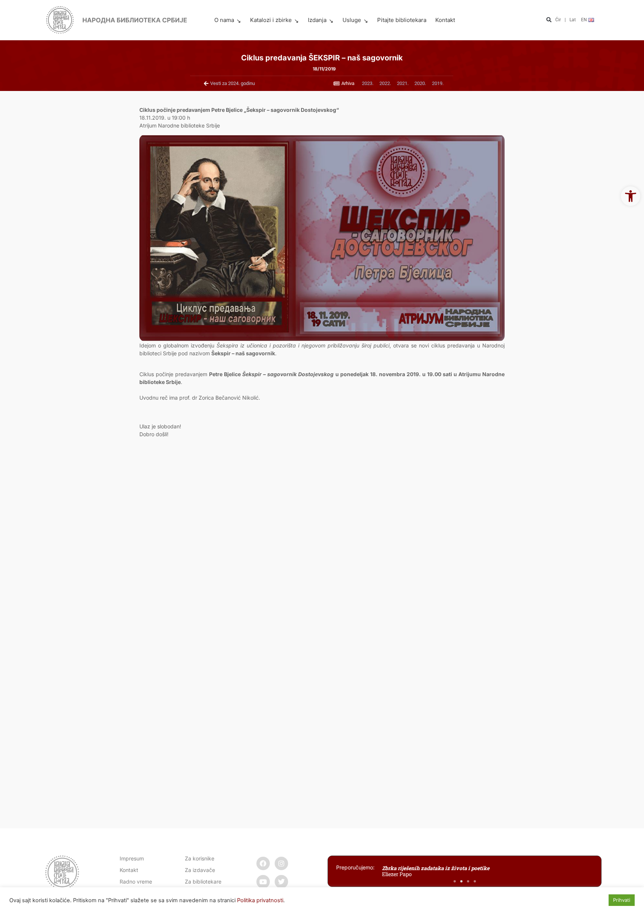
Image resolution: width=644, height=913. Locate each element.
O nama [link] (224, 19)
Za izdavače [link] (200, 870)
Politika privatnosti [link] (260, 900)
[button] (548, 20)
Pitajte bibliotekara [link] (401, 19)
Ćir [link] (558, 19)
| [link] (565, 19)
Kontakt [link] (445, 19)
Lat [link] (572, 19)
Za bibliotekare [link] (203, 881)
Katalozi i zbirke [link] (271, 19)
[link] (630, 196)
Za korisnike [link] (199, 858)
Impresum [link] (132, 858)
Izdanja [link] (317, 19)
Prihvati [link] (621, 900)
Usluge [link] (351, 19)
